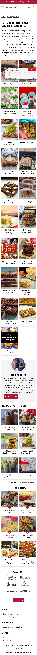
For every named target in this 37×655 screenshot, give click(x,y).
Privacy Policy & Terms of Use (11, 614)
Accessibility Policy (8, 617)
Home (3, 17)
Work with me (6, 640)
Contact (4, 637)
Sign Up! (4, 627)
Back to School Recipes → (27, 482)
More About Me (11, 396)
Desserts (16, 17)
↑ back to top (18, 600)
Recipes (9, 17)
